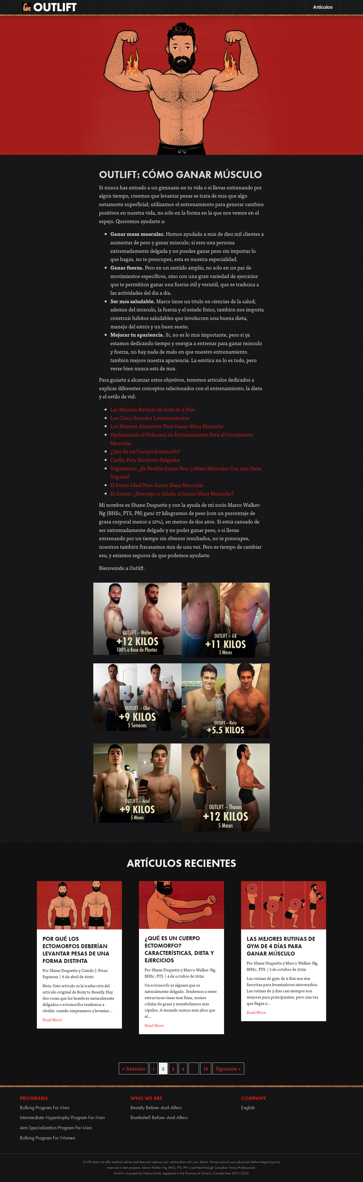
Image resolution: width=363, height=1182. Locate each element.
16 (205, 1068)
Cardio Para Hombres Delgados (145, 459)
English (248, 1107)
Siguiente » (228, 1068)
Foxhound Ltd (152, 1173)
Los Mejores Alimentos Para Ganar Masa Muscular (167, 425)
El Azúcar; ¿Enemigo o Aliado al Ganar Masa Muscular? (172, 493)
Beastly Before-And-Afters (156, 1107)
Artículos (323, 7)
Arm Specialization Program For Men (56, 1128)
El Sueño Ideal (126, 484)
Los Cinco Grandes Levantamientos (150, 417)
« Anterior (133, 1068)
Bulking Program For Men (44, 1107)
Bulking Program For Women (47, 1138)
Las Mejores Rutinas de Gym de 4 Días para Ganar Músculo (281, 946)
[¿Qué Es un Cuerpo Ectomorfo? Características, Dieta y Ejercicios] (181, 904)
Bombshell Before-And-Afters (158, 1117)
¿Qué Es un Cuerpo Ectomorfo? (145, 451)
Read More (52, 1019)
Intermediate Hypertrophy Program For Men (62, 1117)
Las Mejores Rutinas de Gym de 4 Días (152, 409)
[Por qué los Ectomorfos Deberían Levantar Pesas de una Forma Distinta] (79, 904)
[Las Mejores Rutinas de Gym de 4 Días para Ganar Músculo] (283, 904)
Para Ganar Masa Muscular (173, 484)
